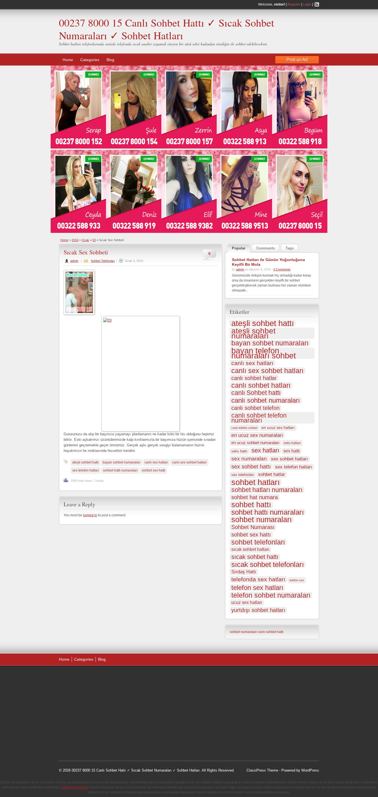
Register (294, 4)
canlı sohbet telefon (255, 408)
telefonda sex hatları (258, 579)
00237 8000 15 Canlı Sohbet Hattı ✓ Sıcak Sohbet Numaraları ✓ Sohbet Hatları (166, 28)
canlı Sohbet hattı (256, 393)
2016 (75, 240)
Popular (238, 248)
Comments (265, 248)
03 (94, 240)
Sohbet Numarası (253, 527)
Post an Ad (297, 59)
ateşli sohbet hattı (85, 462)
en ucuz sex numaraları (257, 435)
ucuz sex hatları (246, 602)
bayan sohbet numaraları (121, 462)
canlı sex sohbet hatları (189, 462)
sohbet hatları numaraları (266, 490)
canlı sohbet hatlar (254, 378)
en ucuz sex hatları (278, 428)
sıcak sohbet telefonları (267, 564)
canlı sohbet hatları (261, 385)
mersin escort (87, 739)
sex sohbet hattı (251, 466)
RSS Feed (317, 4)
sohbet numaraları (261, 520)
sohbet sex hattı (153, 470)
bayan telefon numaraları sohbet (263, 353)
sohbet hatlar (271, 474)
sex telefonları (242, 475)
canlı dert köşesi (86, 718)
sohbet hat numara (254, 497)
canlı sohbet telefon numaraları (259, 417)
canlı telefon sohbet (244, 427)
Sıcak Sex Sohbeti (86, 252)
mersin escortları (86, 732)
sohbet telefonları (258, 542)
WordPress (310, 770)
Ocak (85, 240)
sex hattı (291, 451)
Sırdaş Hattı (243, 571)
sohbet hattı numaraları (120, 470)
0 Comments (282, 269)
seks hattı (239, 451)
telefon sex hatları (257, 588)
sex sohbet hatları (289, 459)
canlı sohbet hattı (270, 632)
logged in (90, 515)
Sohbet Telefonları (103, 260)
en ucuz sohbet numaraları (255, 443)
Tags (290, 248)
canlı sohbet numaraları (265, 400)
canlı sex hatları (156, 462)
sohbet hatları (255, 482)
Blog (110, 60)
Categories (89, 60)
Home (68, 60)
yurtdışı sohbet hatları (258, 610)
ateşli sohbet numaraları (253, 333)
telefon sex (296, 580)
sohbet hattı (251, 505)
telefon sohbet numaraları (270, 595)
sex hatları (265, 450)
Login (307, 4)
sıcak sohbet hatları (250, 549)
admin (74, 260)
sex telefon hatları (85, 470)
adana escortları (101, 676)
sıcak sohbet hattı (254, 557)
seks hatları (292, 443)
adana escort (74, 676)
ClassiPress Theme (262, 770)
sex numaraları (249, 459)
